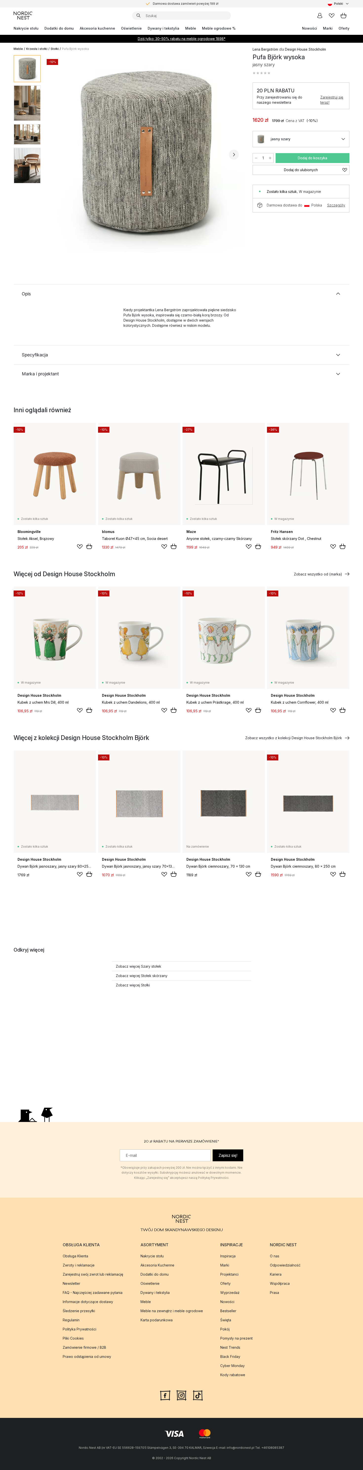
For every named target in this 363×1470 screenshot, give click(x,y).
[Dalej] (234, 155)
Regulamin (71, 1320)
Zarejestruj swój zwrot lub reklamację (93, 1274)
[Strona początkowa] (23, 16)
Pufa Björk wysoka (75, 49)
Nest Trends (230, 1347)
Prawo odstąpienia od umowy (87, 1356)
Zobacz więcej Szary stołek (138, 966)
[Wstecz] (57, 155)
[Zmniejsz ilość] (256, 158)
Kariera (276, 1274)
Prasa (274, 1292)
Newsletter (71, 1283)
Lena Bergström (265, 49)
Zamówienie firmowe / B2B (84, 1347)
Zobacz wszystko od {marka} (318, 574)
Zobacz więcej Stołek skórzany (141, 976)
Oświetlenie (131, 28)
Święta (225, 1320)
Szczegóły (336, 205)
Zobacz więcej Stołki (133, 985)
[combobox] (338, 3)
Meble (190, 28)
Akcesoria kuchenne (97, 28)
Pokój (225, 1329)
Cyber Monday (232, 1365)
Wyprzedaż (230, 1292)
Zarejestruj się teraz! (331, 99)
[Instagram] (181, 1394)
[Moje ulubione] (332, 15)
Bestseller (228, 1310)
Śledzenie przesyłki (79, 1310)
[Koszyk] (343, 15)
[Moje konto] (320, 15)
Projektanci (229, 1274)
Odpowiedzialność (285, 1265)
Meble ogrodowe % (219, 28)
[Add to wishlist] (80, 546)
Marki (328, 28)
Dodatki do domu (59, 28)
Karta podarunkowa (157, 1320)
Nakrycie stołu (26, 28)
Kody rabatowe (232, 1374)
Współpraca (280, 1283)
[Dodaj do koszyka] (89, 546)
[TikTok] (198, 1394)
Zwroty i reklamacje (79, 1265)
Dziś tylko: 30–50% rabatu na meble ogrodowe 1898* (181, 39)
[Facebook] (165, 1394)
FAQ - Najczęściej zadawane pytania (92, 1292)
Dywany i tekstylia (163, 28)
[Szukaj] (138, 15)
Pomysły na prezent (236, 1338)
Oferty (344, 28)
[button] (261, 73)
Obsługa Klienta (75, 1256)
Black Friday (230, 1356)
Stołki (55, 49)
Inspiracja (228, 1256)
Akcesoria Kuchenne (157, 1265)
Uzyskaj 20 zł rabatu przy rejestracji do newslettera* (185, 3)
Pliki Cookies (73, 1338)
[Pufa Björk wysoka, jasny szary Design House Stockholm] (146, 154)
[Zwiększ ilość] (270, 158)
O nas (274, 1256)
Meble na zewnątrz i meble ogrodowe (172, 1310)
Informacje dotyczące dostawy (88, 1301)
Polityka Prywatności (79, 1329)
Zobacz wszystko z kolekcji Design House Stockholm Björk (293, 738)
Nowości (309, 28)
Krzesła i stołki (36, 49)
